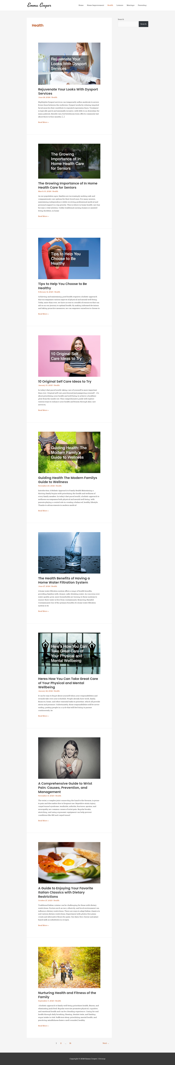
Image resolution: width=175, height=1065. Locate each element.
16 (70, 1043)
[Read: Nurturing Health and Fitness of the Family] (69, 967)
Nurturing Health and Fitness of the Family (67, 995)
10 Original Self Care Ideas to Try (64, 381)
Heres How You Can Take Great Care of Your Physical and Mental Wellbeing (68, 682)
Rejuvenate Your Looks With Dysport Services (68, 91)
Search (121, 19)
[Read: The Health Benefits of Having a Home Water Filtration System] (69, 553)
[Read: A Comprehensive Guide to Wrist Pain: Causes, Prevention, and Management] (69, 758)
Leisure (120, 5)
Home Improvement (95, 5)
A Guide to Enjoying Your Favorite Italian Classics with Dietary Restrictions (65, 892)
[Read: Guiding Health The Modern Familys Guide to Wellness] (69, 452)
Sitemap (101, 1059)
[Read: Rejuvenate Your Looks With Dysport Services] (69, 63)
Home (81, 5)
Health (110, 5)
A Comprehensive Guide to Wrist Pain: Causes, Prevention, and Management (65, 787)
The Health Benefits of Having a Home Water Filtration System (64, 580)
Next (106, 1043)
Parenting (142, 5)
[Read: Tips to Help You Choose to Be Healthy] (69, 258)
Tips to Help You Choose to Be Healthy (62, 286)
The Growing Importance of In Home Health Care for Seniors (67, 185)
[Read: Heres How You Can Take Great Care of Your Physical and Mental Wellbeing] (69, 653)
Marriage (130, 5)
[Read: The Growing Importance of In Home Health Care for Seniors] (69, 161)
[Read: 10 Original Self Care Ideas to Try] (69, 356)
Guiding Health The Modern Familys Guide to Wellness (67, 479)
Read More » (43, 122)
